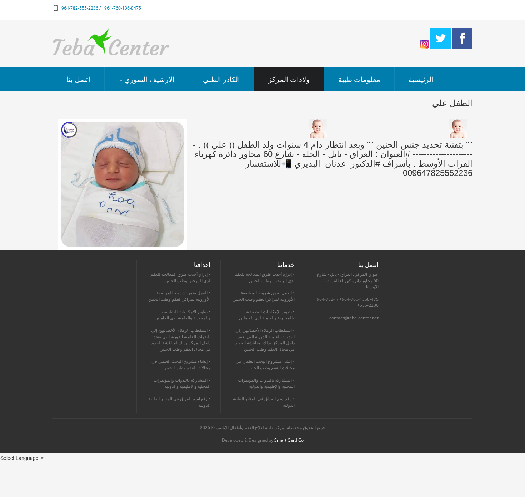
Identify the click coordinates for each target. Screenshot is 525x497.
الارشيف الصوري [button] (148, 79)
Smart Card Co (289, 440)
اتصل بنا (78, 79)
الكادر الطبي (221, 79)
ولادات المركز (289, 79)
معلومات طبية (359, 79)
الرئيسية (421, 79)
